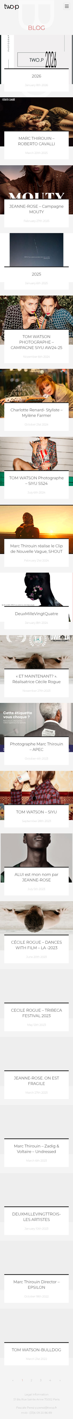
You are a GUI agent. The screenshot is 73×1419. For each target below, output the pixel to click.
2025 (36, 274)
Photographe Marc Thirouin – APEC (36, 747)
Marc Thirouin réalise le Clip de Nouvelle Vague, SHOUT (36, 549)
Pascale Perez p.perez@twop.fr (36, 1407)
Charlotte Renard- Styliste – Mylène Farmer (36, 413)
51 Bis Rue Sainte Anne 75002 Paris (36, 1399)
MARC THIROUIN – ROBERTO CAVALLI (36, 141)
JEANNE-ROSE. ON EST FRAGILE (36, 1081)
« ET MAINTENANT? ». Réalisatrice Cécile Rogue (36, 679)
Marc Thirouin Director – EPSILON (36, 1285)
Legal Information (36, 1394)
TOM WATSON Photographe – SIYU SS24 (36, 481)
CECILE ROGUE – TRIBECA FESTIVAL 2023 (36, 1013)
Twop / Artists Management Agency (12, 7)
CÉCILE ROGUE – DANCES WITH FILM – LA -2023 (36, 945)
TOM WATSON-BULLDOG (36, 1350)
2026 (36, 76)
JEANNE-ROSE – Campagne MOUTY (36, 209)
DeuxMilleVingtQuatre (36, 614)
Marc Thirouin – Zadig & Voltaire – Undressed (36, 1149)
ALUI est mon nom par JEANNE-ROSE (36, 877)
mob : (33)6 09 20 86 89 (36, 1412)
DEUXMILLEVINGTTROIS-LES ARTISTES (36, 1217)
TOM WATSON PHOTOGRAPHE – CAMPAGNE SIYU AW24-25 (36, 342)
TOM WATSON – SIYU (36, 812)
